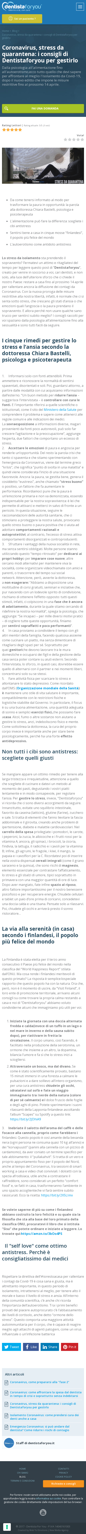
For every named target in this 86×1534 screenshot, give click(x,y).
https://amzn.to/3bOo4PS (41, 1233)
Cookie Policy (63, 1476)
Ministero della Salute (60, 409)
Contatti (63, 1468)
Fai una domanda (45, 108)
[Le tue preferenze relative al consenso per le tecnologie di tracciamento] (7, 1527)
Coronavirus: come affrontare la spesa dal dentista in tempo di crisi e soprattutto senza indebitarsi (46, 1394)
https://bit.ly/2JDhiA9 (25, 1119)
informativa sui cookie (48, 1498)
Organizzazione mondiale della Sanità (47, 688)
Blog (14, 31)
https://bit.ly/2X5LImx (57, 1195)
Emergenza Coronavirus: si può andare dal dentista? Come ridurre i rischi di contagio (39, 1428)
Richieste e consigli (63, 1483)
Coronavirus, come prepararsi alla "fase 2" (39, 1382)
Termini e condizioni (22, 1480)
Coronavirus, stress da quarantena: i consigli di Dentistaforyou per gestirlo (43, 1405)
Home (5, 31)
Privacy (63, 1472)
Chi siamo (22, 1472)
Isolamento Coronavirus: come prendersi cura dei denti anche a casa (44, 1417)
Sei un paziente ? (25, 18)
